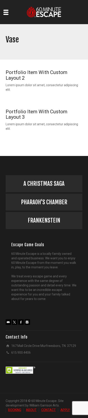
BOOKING (14, 410)
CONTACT (48, 410)
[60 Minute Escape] (44, 12)
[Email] (8, 322)
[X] (14, 322)
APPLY (65, 410)
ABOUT (31, 410)
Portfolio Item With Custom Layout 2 (36, 75)
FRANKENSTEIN (44, 220)
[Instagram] (27, 322)
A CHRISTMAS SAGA (44, 183)
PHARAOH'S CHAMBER (44, 202)
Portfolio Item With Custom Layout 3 (36, 114)
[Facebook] (21, 322)
